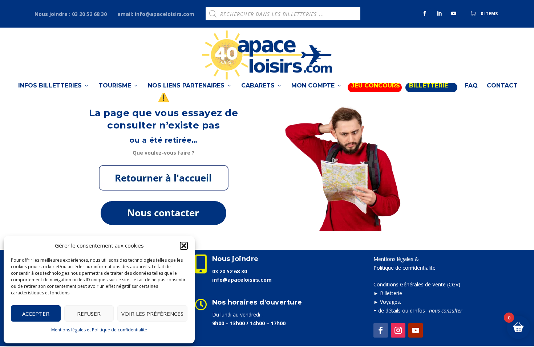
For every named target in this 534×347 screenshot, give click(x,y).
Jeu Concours (375, 86)
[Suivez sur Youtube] (415, 330)
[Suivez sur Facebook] (380, 330)
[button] (183, 245)
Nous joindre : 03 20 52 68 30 (71, 14)
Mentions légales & (396, 259)
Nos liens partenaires (186, 86)
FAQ (471, 86)
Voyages (390, 301)
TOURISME (114, 86)
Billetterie (391, 293)
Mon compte (313, 86)
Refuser (89, 313)
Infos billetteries (50, 86)
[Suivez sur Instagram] (398, 330)
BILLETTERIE (428, 86)
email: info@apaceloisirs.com (155, 14)
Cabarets (258, 86)
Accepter (35, 313)
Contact (502, 86)
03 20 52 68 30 (229, 271)
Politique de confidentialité (404, 267)
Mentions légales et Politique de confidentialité (99, 330)
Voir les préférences (152, 313)
